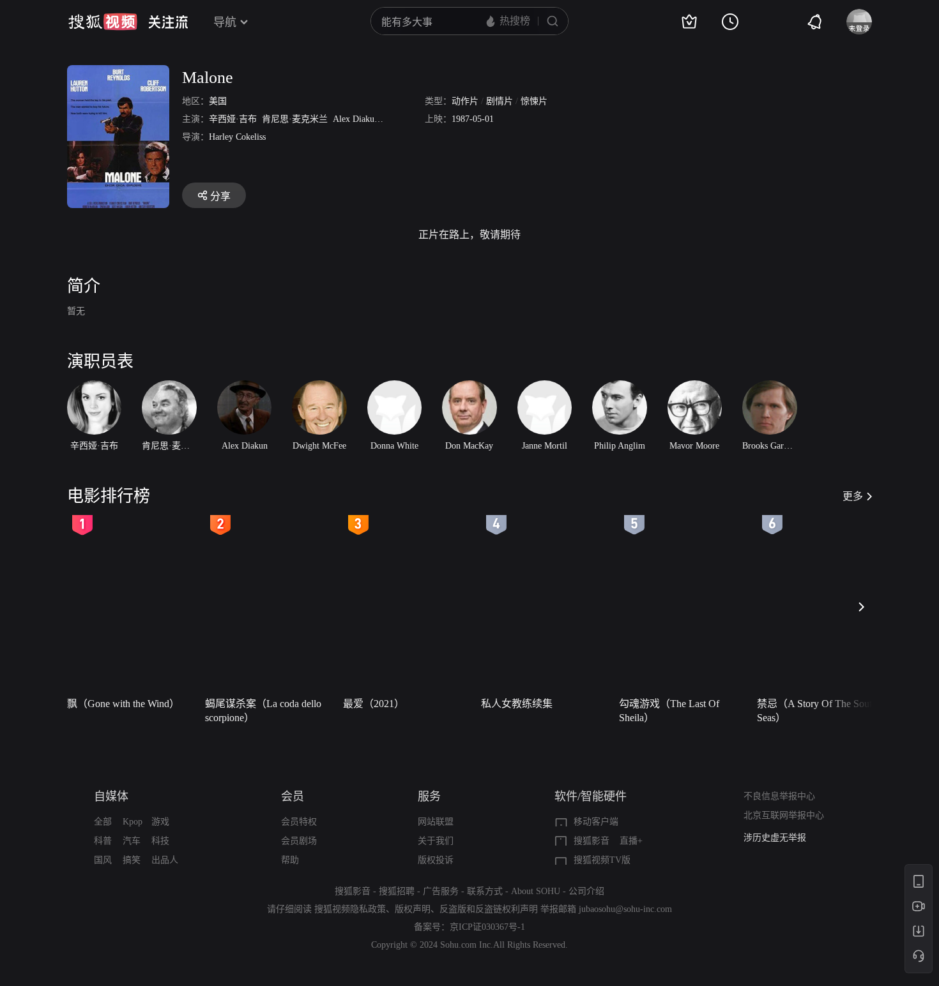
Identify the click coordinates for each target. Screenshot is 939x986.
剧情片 (499, 101)
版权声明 (413, 909)
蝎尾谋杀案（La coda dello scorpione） (263, 710)
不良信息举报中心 (779, 796)
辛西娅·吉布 (233, 119)
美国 (218, 101)
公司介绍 (586, 891)
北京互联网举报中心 (784, 815)
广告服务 (441, 891)
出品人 (164, 860)
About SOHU (535, 891)
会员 (292, 796)
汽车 (132, 841)
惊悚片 (534, 101)
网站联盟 (436, 821)
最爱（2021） (373, 703)
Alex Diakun (356, 119)
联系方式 (485, 891)
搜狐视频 (103, 21)
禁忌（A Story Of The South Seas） (817, 710)
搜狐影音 (591, 841)
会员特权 (299, 821)
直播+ (631, 841)
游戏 (160, 821)
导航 (224, 22)
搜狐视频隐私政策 (350, 909)
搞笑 (132, 860)
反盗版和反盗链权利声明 (488, 909)
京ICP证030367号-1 (487, 927)
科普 (103, 841)
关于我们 (436, 841)
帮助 (290, 860)
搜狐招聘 (397, 891)
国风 (103, 860)
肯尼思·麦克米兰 (295, 119)
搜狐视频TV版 (602, 860)
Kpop (132, 821)
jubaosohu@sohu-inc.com (625, 909)
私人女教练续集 (517, 703)
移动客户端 (596, 821)
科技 (160, 841)
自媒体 (111, 796)
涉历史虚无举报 (775, 837)
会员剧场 (299, 841)
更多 (853, 496)
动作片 (465, 101)
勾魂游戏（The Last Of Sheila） (669, 710)
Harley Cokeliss (237, 137)
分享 (220, 196)
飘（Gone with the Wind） (123, 703)
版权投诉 (436, 860)
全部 (103, 821)
